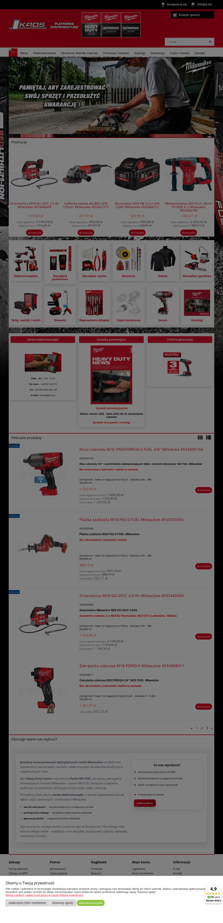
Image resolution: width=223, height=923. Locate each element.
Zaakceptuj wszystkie (90, 902)
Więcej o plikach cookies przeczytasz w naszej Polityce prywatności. (45, 895)
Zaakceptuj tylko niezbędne (27, 903)
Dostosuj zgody (62, 903)
